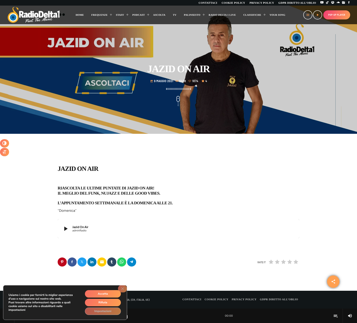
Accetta (103, 294)
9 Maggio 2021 (162, 81)
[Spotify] (332, 2)
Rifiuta (102, 302)
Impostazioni (103, 311)
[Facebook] (349, 2)
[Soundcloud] (338, 2)
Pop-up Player (336, 14)
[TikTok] (327, 2)
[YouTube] (322, 2)
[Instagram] (343, 2)
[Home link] (33, 15)
